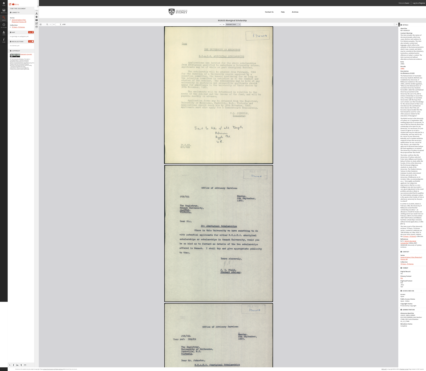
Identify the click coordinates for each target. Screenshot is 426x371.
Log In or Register (415, 3)
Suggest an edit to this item (10, 4)
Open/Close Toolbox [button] (38, 4)
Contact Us (269, 12)
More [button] (3, 42)
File (401, 278)
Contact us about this (36, 20)
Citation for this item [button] (36, 26)
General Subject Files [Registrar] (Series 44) (19, 21)
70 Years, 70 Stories (18, 27)
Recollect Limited (404, 369)
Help (283, 12)
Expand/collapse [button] (399, 24)
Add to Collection (36, 16)
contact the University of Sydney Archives (53, 369)
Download (36, 13)
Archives (295, 12)
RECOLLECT (384, 369)
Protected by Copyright (26, 54)
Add (30, 32)
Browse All (4, 13)
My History (4, 27)
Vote (15, 4)
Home (3, 5)
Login (3, 35)
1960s (402, 68)
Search (4, 20)
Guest (407, 3)
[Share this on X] (10, 364)
